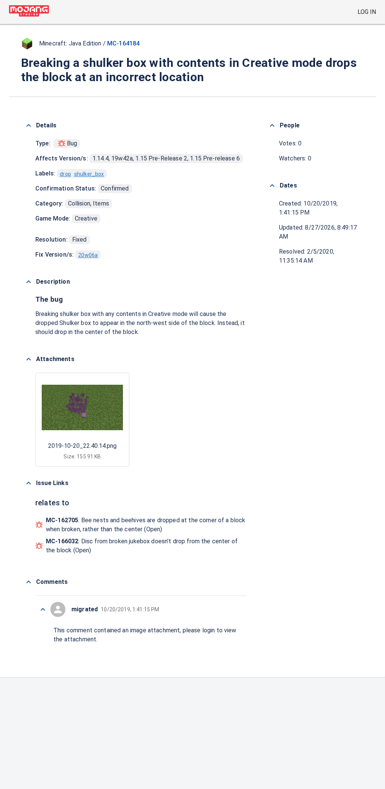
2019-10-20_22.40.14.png (82, 445)
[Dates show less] (272, 185)
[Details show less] (28, 125)
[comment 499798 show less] (42, 609)
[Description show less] (28, 281)
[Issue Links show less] (28, 483)
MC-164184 (123, 43)
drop (65, 174)
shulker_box (89, 174)
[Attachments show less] (28, 359)
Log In (367, 11)
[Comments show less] (28, 581)
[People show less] (272, 125)
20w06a (88, 255)
